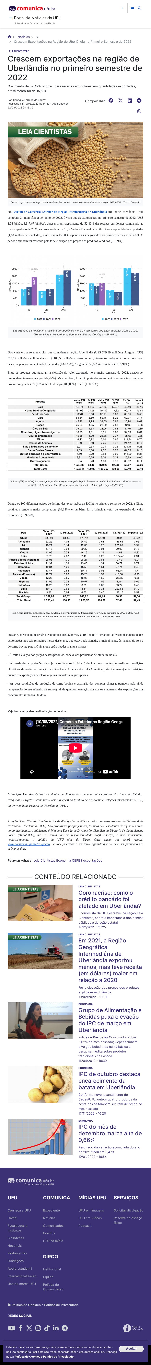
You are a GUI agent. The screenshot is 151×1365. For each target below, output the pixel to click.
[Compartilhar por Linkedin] (56, 1328)
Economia (63, 860)
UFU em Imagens (91, 1210)
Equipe (48, 1277)
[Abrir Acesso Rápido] (123, 8)
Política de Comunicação (53, 1287)
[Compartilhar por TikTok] (47, 1328)
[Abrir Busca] (139, 8)
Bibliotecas (16, 1238)
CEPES (77, 860)
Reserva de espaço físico (128, 1220)
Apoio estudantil (20, 1268)
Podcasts (85, 1226)
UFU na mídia (53, 1241)
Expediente (51, 1210)
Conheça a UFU (19, 1210)
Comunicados (53, 1226)
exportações (92, 860)
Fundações (16, 1261)
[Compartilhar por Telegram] (65, 1328)
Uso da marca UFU (22, 1284)
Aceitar (131, 1348)
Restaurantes (17, 1253)
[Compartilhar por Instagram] (38, 1328)
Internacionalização (22, 1276)
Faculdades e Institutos (17, 1228)
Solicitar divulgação (128, 1210)
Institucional (52, 1269)
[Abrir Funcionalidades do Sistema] (132, 8)
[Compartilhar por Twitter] (29, 1328)
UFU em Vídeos (90, 1218)
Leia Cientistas (44, 860)
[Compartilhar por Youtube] (12, 1328)
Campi (12, 1218)
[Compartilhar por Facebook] (20, 1328)
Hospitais (15, 1246)
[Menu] (11, 18)
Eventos (49, 1233)
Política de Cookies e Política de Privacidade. (44, 1356)
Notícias (23, 37)
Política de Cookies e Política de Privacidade (45, 1305)
